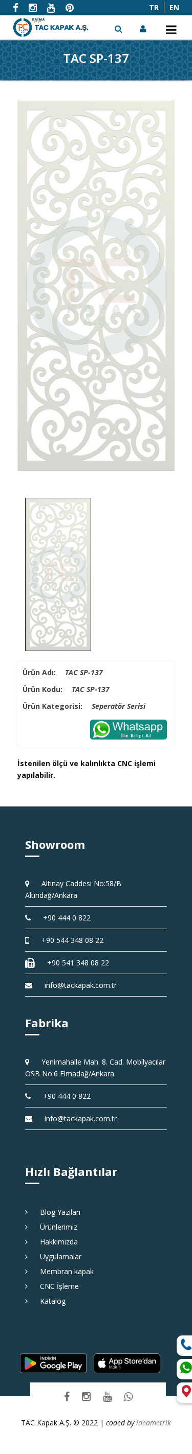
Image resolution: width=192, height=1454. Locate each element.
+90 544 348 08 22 (68, 940)
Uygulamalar (57, 1256)
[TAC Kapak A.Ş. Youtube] (107, 1396)
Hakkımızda (55, 1242)
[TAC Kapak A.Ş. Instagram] (86, 1396)
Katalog (49, 1301)
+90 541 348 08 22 (74, 962)
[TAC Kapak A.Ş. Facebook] (67, 1396)
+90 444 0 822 (63, 917)
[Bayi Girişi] (144, 28)
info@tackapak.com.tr (81, 985)
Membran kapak (63, 1271)
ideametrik (153, 1422)
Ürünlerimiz (55, 1227)
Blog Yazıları (56, 1212)
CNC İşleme (56, 1286)
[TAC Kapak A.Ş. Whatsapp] (128, 1396)
